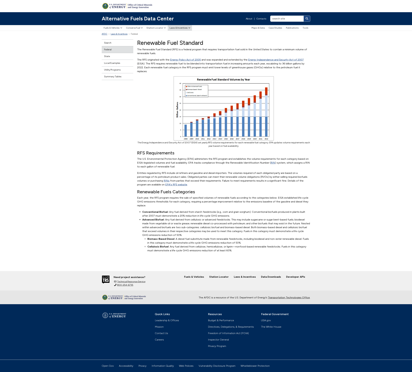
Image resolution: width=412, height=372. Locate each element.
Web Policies (186, 365)
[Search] (307, 19)
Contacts (261, 18)
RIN (273, 162)
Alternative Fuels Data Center (138, 19)
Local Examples (112, 63)
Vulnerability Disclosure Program (217, 365)
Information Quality (163, 365)
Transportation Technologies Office (289, 297)
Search (107, 42)
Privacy (142, 365)
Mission (159, 326)
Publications (292, 28)
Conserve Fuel (133, 28)
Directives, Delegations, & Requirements (231, 326)
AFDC (104, 34)
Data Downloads (271, 276)
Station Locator (154, 28)
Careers (159, 339)
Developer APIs (295, 276)
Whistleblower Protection (255, 365)
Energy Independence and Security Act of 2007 (276, 59)
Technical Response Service (131, 281)
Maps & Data (258, 28)
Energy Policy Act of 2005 (185, 59)
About (249, 18)
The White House (271, 326)
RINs (166, 180)
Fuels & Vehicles (112, 28)
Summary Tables (113, 76)
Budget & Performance (221, 320)
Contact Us (161, 333)
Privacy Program (217, 346)
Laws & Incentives (179, 28)
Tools (305, 28)
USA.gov (266, 320)
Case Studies (275, 28)
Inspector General (218, 339)
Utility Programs (112, 69)
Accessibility (126, 365)
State (107, 56)
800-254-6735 (125, 285)
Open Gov (108, 365)
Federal (108, 49)
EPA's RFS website (176, 184)
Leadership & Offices (167, 320)
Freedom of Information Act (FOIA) (228, 333)
